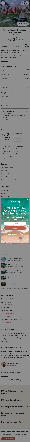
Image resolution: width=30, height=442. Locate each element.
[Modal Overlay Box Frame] (15, 221)
